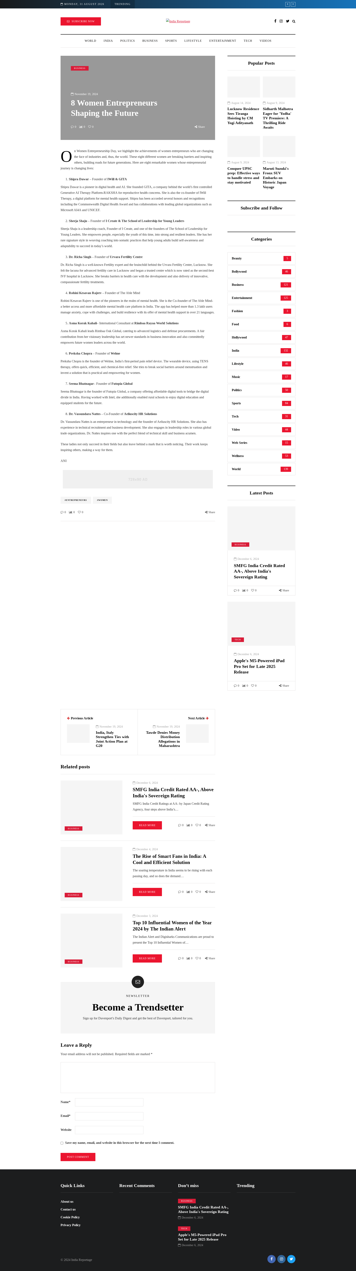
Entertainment (222, 40)
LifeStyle (193, 40)
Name (65, 1102)
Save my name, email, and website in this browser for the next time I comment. (119, 1142)
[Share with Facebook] (40, 473)
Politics (127, 40)
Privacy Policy (71, 1225)
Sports (171, 40)
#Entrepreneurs (76, 500)
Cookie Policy (70, 1217)
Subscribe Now (83, 21)
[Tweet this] (40, 483)
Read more (147, 825)
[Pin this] (40, 504)
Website (66, 1129)
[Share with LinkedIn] (40, 494)
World (90, 40)
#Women (102, 500)
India (108, 40)
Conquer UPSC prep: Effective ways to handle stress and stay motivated (243, 175)
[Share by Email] (40, 524)
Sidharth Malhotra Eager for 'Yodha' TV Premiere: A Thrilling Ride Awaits (278, 118)
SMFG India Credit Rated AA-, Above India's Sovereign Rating (259, 571)
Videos (266, 40)
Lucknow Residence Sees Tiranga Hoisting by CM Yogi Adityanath (243, 116)
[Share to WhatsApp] (40, 514)
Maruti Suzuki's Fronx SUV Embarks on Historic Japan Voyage (276, 177)
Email (65, 1116)
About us (67, 1201)
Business (150, 40)
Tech (248, 40)
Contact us (68, 1209)
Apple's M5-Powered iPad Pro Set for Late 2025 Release (259, 666)
